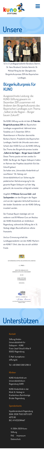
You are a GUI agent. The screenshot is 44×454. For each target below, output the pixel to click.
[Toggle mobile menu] (38, 6)
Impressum (21, 435)
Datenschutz (16, 439)
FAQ (12, 435)
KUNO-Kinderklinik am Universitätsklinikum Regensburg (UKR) (18, 380)
